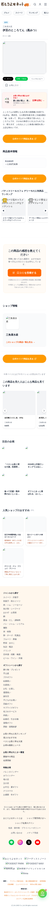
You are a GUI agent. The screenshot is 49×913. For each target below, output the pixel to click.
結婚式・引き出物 (11, 719)
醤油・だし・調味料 (11, 620)
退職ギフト (8, 723)
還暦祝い (7, 692)
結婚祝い (7, 681)
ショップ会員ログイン (24, 823)
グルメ (6, 13)
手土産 (6, 673)
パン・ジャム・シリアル (13, 624)
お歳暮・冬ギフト (11, 795)
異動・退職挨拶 (10, 727)
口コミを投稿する (26, 272)
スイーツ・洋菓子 (11, 597)
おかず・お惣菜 (10, 612)
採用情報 (43, 881)
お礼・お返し (9, 689)
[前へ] (5, 411)
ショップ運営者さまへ (36, 818)
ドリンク (7, 650)
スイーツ (19, 13)
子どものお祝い (10, 700)
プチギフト (8, 677)
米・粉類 (7, 631)
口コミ (7, 36)
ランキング (33, 13)
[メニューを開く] (45, 4)
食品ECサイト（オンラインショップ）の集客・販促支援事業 (24, 892)
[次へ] (44, 411)
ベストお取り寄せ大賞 (12, 741)
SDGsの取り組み (36, 884)
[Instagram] (20, 842)
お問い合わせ (16, 833)
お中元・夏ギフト (11, 787)
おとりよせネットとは (12, 818)
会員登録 (7, 760)
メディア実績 (32, 833)
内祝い (6, 715)
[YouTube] (37, 842)
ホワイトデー (9, 776)
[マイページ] (40, 4)
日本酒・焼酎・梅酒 (11, 654)
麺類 (5, 628)
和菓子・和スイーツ (11, 601)
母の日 (6, 779)
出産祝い (7, 685)
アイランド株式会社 (16, 881)
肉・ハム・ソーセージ (12, 605)
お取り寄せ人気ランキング (14, 734)
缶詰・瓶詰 (8, 647)
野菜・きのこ (9, 643)
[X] (29, 842)
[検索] (35, 4)
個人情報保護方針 (32, 881)
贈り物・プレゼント (11, 670)
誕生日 (6, 696)
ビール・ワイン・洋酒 (12, 658)
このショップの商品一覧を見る (20, 342)
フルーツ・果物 (10, 639)
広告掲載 (11, 884)
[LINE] (11, 842)
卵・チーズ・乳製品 (11, 635)
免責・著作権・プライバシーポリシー (24, 828)
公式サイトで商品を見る (23, 139)
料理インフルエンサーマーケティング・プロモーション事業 (24, 895)
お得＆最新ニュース (11, 745)
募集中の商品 (9, 756)
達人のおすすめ (10, 737)
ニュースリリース (22, 884)
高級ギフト (8, 704)
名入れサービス (10, 711)
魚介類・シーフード (11, 609)
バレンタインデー (11, 772)
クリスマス (8, 791)
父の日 (6, 783)
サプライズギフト (11, 708)
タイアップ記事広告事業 (24, 899)
